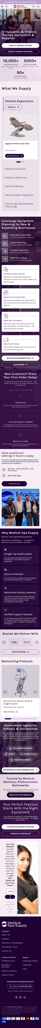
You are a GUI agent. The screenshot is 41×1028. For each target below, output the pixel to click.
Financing (27, 965)
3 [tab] (14, 718)
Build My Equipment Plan (19, 358)
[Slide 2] (22, 161)
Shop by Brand (19, 652)
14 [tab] (33, 718)
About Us (6, 935)
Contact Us (7, 951)
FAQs (25, 969)
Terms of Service (9, 971)
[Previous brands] (4, 642)
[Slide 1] (18, 161)
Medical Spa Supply (14, 1007)
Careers (5, 939)
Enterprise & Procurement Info (18, 770)
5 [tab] (17, 718)
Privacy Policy (8, 975)
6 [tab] (19, 718)
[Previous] (5, 692)
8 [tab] (23, 718)
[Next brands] (36, 642)
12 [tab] (30, 718)
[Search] (7, 6)
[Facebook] (24, 997)
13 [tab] (32, 718)
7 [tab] (21, 718)
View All (12, 107)
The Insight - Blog (9, 947)
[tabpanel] (20, 690)
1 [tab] (8, 718)
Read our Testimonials (20, 795)
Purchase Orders (30, 961)
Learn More (19, 365)
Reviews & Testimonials (12, 943)
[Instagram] (17, 997)
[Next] (35, 692)
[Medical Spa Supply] (20, 6)
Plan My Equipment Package (20, 827)
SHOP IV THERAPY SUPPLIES (20, 51)
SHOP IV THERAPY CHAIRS (20, 45)
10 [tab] (26, 718)
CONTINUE (10, 897)
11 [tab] (28, 718)
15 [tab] (35, 718)
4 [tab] (16, 718)
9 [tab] (24, 718)
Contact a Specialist (20, 833)
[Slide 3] (24, 161)
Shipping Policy (8, 961)
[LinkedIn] (20, 997)
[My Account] (33, 6)
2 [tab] (12, 718)
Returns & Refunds (6, 966)
